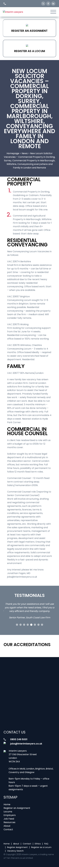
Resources (9, 822)
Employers (10, 815)
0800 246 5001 (18, 739)
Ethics (38, 843)
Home (7, 804)
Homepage (13, 153)
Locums (8, 811)
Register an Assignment (29, 31)
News (25, 153)
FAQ (46, 843)
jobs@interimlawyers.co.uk (26, 743)
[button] (17, 624)
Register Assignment (17, 847)
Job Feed (9, 818)
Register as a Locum (29, 51)
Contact (8, 829)
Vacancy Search (15, 850)
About (7, 826)
